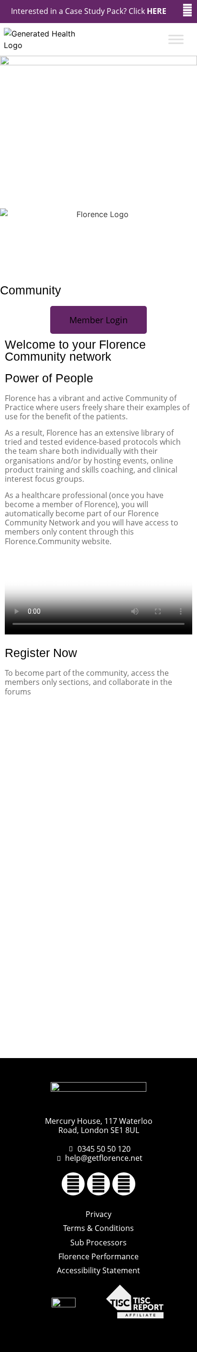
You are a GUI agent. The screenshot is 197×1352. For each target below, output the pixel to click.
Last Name (23, 808)
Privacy (98, 1214)
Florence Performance (98, 1256)
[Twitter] (98, 1183)
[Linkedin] (123, 1183)
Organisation (27, 849)
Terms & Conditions (98, 1228)
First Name (24, 766)
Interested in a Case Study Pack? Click (88, 11)
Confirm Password (37, 973)
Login (147, 1027)
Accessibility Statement (98, 1270)
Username (22, 725)
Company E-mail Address (48, 890)
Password (22, 932)
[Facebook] (73, 1183)
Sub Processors (98, 1242)
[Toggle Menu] (176, 39)
